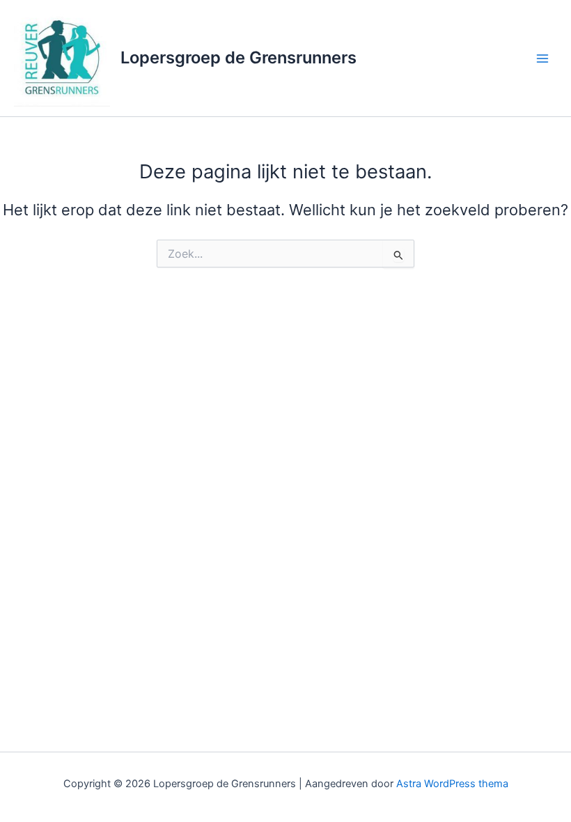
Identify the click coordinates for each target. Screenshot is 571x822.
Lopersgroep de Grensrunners (238, 57)
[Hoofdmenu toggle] (542, 58)
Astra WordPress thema (452, 783)
